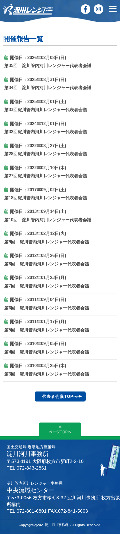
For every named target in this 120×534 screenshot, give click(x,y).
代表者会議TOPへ (60, 396)
